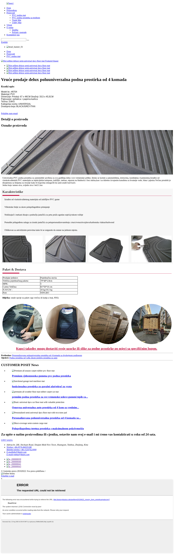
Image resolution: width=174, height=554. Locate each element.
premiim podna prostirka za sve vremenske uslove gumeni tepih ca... (50, 396)
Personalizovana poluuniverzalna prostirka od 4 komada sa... (46, 417)
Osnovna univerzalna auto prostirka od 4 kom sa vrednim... (45, 407)
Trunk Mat (16, 20)
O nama (10, 27)
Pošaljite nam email (9, 113)
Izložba (15, 30)
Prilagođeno (12, 10)
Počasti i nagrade (19, 32)
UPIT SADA (7, 440)
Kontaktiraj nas (13, 35)
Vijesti (9, 25)
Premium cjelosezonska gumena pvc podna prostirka (41, 375)
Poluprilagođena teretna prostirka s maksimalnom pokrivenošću (48, 428)
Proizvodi (11, 13)
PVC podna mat (19, 15)
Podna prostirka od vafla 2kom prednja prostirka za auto (33, 358)
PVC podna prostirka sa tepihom (26, 18)
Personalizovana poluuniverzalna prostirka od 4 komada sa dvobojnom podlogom (47, 355)
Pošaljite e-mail (7, 476)
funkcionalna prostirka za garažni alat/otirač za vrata (42, 386)
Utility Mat (16, 22)
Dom (9, 8)
